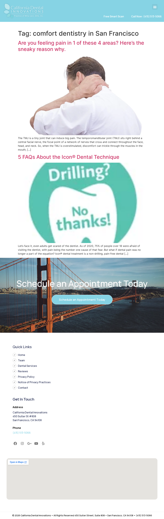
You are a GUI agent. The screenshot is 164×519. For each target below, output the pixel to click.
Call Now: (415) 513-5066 (146, 16)
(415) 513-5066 (22, 432)
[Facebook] (15, 443)
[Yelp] (43, 443)
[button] (154, 6)
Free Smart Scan (114, 16)
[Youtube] (36, 443)
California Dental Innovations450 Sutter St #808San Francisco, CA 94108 (30, 416)
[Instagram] (22, 443)
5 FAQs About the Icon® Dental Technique (68, 157)
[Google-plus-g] (29, 443)
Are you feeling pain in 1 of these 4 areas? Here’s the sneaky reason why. (81, 46)
